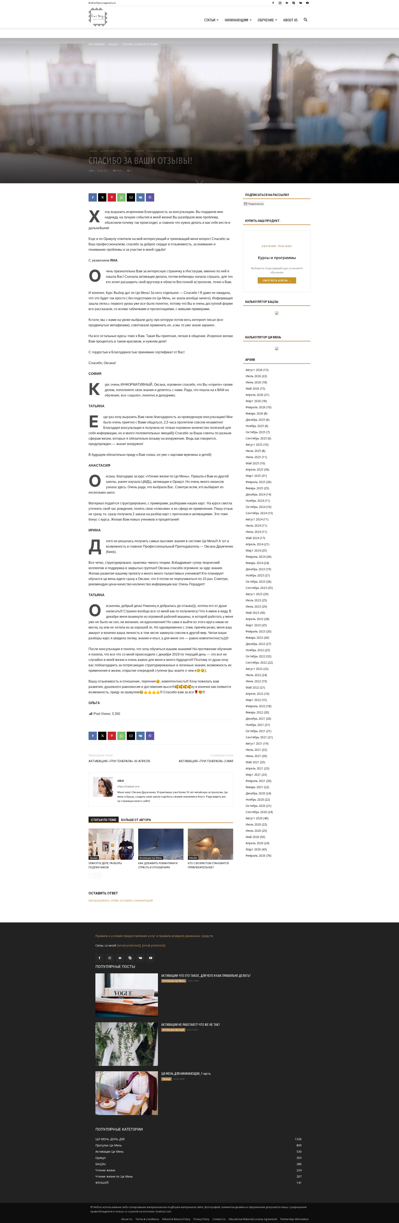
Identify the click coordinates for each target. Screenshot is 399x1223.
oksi (91, 170)
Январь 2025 (254, 488)
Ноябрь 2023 (255, 575)
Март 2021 (253, 775)
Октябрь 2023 (255, 581)
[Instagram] (280, 3)
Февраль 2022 (255, 706)
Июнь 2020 (253, 831)
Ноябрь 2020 (255, 799)
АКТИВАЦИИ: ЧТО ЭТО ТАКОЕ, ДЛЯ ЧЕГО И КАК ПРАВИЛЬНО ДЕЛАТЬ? (206, 975)
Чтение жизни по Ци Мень (161, 150)
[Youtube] (307, 3)
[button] (305, 20)
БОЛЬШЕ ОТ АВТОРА (136, 820)
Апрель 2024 (254, 544)
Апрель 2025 (254, 469)
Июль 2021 (253, 750)
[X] (102, 197)
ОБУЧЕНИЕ (266, 20)
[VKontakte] (300, 3)
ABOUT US (290, 20)
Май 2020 (252, 837)
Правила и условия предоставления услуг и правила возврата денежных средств (154, 936)
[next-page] (97, 875)
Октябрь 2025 (255, 432)
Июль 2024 (253, 525)
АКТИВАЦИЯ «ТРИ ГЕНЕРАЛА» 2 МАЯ (206, 761)
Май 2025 (252, 463)
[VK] (140, 197)
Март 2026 (253, 401)
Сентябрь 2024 (256, 513)
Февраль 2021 (255, 781)
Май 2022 (252, 687)
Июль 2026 (253, 376)
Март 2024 (253, 550)
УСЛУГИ (140, 150)
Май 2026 (252, 388)
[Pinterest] (112, 197)
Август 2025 (254, 444)
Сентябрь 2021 (256, 737)
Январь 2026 (254, 413)
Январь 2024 (254, 563)
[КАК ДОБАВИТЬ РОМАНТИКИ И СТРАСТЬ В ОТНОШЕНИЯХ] (160, 844)
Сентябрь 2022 (256, 662)
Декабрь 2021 (255, 718)
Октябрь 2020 (255, 806)
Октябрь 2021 (255, 731)
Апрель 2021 (254, 768)
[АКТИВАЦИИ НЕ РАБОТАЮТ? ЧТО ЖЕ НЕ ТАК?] (126, 1044)
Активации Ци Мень (150, 857)
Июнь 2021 (253, 756)
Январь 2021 (254, 787)
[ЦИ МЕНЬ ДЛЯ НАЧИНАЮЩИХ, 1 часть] (126, 1093)
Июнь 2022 (253, 681)
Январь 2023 (254, 638)
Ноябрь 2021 (255, 725)
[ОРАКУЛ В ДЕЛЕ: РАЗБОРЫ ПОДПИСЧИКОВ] (111, 844)
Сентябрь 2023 (256, 588)
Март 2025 (253, 476)
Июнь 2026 (253, 382)
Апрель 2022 (254, 694)
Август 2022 (254, 669)
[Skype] (294, 3)
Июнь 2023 (253, 606)
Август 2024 (254, 519)
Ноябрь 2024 (255, 501)
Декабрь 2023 (255, 569)
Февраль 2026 (255, 407)
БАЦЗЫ (113, 44)
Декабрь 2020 (255, 793)
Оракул (128, 150)
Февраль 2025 (255, 482)
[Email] (131, 197)
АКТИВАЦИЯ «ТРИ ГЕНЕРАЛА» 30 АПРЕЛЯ (119, 761)
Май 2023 (252, 613)
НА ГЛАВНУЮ (97, 44)
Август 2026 (254, 370)
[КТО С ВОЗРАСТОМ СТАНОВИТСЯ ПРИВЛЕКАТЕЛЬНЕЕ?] (210, 844)
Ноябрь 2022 (255, 650)
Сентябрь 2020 (256, 812)
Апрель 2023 (254, 619)
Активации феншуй (173, 1029)
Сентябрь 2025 (256, 438)
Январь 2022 (254, 712)
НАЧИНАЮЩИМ (236, 20)
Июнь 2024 (253, 532)
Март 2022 (253, 700)
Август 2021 (254, 743)
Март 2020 (253, 849)
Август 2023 (254, 594)
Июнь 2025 (253, 457)
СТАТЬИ (209, 20)
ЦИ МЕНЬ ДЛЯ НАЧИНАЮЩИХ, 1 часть (186, 1073)
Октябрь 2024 (255, 507)
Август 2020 (254, 818)
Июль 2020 (253, 824)
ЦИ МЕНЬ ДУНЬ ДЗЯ (110, 150)
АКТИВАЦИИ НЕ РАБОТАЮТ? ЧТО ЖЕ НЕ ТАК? (190, 1024)
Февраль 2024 (255, 557)
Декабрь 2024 (255, 494)
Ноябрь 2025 (255, 426)
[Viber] (150, 197)
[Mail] (287, 3)
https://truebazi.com (128, 786)
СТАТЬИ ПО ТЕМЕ (103, 820)
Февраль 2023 (255, 631)
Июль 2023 (253, 600)
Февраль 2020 (255, 855)
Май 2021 (252, 762)
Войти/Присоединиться (102, 2)
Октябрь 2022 (255, 656)
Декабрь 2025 (255, 420)
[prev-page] (91, 875)
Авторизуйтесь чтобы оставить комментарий (121, 900)
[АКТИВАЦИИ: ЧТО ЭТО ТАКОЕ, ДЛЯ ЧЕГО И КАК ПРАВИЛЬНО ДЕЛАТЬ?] (126, 995)
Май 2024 (252, 538)
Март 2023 (253, 625)
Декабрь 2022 (255, 644)
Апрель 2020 (254, 843)
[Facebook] (273, 3)
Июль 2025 (253, 451)
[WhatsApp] (121, 197)
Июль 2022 (253, 675)
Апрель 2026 (254, 395)
